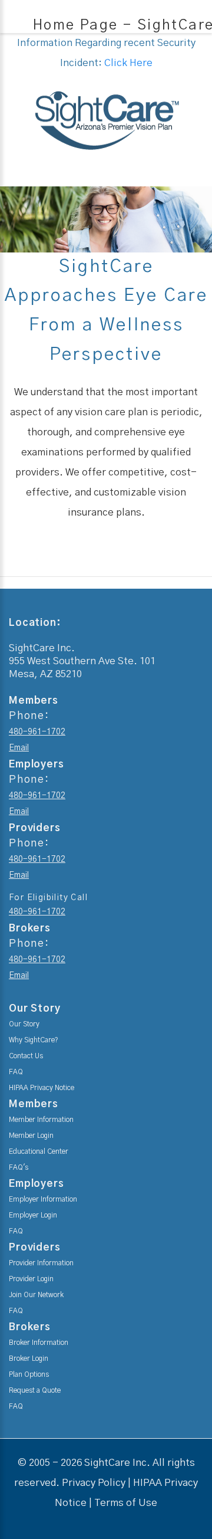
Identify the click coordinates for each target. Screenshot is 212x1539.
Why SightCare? (33, 1039)
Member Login (31, 1135)
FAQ (16, 1071)
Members (33, 1104)
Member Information (41, 1119)
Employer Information (43, 1199)
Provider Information (41, 1262)
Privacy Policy (93, 1483)
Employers (36, 1184)
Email (19, 748)
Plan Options (29, 1374)
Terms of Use (125, 1503)
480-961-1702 (37, 732)
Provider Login (31, 1278)
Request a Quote (35, 1390)
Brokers (30, 1327)
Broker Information (38, 1342)
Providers (35, 1247)
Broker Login (28, 1358)
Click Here (128, 63)
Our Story (24, 1024)
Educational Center (38, 1151)
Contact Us (26, 1055)
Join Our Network (36, 1294)
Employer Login (33, 1215)
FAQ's (18, 1167)
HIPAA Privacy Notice (41, 1087)
